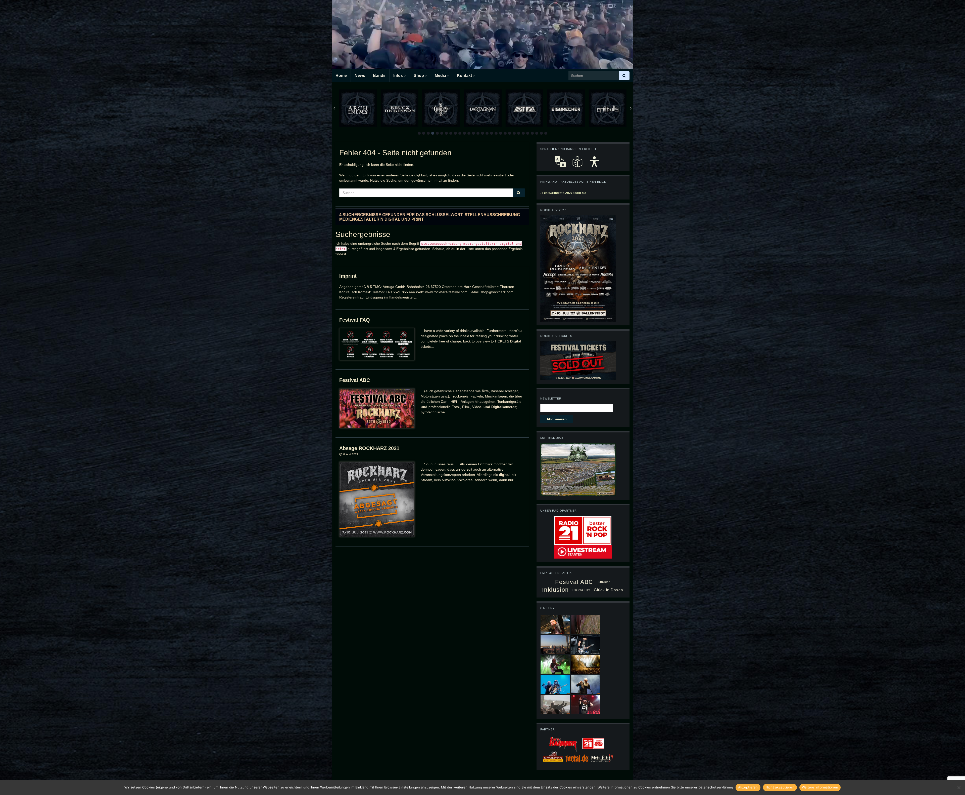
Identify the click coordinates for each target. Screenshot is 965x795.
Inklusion (555, 589)
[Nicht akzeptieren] (958, 787)
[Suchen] (624, 75)
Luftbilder (603, 581)
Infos (398, 75)
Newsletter (550, 398)
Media (441, 75)
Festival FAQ (354, 320)
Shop (419, 75)
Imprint (348, 276)
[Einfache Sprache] (577, 161)
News (360, 75)
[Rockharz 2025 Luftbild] (578, 469)
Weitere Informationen (820, 787)
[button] (419, 133)
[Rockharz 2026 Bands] (578, 268)
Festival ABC (354, 380)
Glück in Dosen (608, 590)
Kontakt (465, 75)
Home (341, 75)
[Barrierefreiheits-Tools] (594, 161)
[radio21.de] (582, 530)
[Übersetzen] (560, 161)
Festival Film (581, 589)
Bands (379, 75)
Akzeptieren (748, 787)
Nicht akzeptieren (779, 787)
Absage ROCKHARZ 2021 (369, 448)
